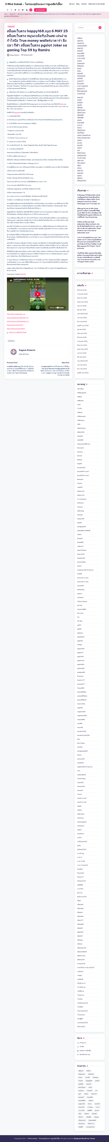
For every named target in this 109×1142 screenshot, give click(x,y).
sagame (80, 708)
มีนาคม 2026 (81, 310)
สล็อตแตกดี (80, 960)
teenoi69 (80, 782)
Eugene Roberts (27, 350)
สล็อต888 (80, 115)
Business (80, 479)
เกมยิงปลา (80, 971)
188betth (80, 401)
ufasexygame (82, 822)
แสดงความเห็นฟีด (85, 1050)
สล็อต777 (80, 920)
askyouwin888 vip (83, 444)
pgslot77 (80, 81)
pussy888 (80, 53)
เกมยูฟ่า (79, 975)
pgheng (80, 633)
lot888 (79, 574)
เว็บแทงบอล (81, 1015)
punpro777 (81, 88)
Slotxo (79, 755)
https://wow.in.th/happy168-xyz (18, 321)
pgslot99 (80, 656)
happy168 (11, 26)
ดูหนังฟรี (80, 51)
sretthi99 (80, 763)
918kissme (80, 420)
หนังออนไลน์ (81, 76)
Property (80, 676)
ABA (78, 424)
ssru (78, 771)
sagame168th (82, 46)
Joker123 (80, 546)
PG (78, 617)
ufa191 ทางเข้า (82, 798)
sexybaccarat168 (83, 735)
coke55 (79, 487)
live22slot (81, 1090)
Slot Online (81, 743)
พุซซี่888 (80, 885)
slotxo (79, 128)
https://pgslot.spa (83, 138)
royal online (81, 704)
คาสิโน (79, 838)
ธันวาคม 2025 (82, 321)
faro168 (87, 1077)
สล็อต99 (80, 936)
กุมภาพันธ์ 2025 (82, 361)
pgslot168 (80, 649)
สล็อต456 (80, 908)
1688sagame (81, 393)
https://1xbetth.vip (83, 135)
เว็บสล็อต (80, 1007)
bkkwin (79, 460)
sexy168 (80, 727)
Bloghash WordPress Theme (84, 1138)
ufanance (80, 818)
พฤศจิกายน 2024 (83, 373)
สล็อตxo (79, 178)
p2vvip (79, 605)
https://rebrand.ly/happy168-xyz (18, 318)
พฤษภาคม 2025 (82, 349)
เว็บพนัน (80, 999)
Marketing (80, 590)
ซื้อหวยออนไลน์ (82, 91)
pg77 (80, 1094)
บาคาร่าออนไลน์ (82, 86)
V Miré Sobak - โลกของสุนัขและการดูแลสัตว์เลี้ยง (33, 4)
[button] (40, 10)
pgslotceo (80, 660)
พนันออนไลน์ (81, 881)
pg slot (79, 143)
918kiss (79, 38)
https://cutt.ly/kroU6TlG (15, 325)
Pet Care (80, 613)
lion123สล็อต (81, 562)
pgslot (79, 61)
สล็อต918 (80, 932)
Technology (81, 778)
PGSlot (79, 645)
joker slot (80, 160)
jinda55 (80, 102)
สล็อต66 (80, 107)
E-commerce (81, 499)
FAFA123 (80, 503)
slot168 (79, 747)
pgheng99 (80, 63)
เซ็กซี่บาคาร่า (81, 983)
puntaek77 (81, 684)
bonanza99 (81, 468)
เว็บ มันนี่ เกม (81, 987)
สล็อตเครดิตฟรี (82, 952)
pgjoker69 (80, 637)
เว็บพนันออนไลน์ (82, 1003)
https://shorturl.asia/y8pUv (16, 329)
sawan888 (81, 719)
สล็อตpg (80, 940)
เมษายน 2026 (82, 306)
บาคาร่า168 (81, 58)
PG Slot (79, 621)
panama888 (81, 609)
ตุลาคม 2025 (81, 329)
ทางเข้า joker (81, 158)
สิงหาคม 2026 (82, 290)
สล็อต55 (86, 1113)
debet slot (80, 491)
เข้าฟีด (82, 1047)
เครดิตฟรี (80, 979)
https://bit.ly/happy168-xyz (16, 314)
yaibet (79, 830)
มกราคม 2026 (82, 318)
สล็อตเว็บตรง (11, 341)
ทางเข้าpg (80, 853)
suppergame (81, 775)
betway (80, 452)
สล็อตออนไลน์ (81, 180)
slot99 (79, 105)
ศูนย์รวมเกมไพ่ (82, 897)
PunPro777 (81, 680)
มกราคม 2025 (82, 365)
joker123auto (81, 550)
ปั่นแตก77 (80, 877)
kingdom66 (81, 558)
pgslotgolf (81, 668)
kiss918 (79, 145)
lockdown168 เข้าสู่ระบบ (85, 570)
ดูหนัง (79, 71)
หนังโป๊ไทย (80, 133)
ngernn (79, 593)
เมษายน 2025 (82, 353)
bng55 (79, 464)
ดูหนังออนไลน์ (81, 155)
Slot (78, 739)
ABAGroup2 (81, 428)
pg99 (79, 625)
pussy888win (82, 700)
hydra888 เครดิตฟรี (83, 531)
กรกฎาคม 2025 (82, 341)
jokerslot (80, 173)
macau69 (80, 586)
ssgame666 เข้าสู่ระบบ (85, 767)
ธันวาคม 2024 (82, 369)
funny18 (80, 515)
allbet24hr (81, 432)
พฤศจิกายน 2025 (83, 325)
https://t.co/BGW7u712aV (17, 332)
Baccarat (80, 448)
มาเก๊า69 (80, 889)
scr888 (79, 723)
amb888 (80, 440)
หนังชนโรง (80, 43)
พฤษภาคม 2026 (82, 302)
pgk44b (80, 641)
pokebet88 (81, 672)
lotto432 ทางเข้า (83, 578)
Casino (79, 483)
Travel (79, 794)
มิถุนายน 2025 (82, 345)
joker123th (81, 554)
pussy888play (82, 696)
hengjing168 (81, 527)
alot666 (80, 436)
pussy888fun (81, 692)
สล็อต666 (80, 916)
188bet (79, 397)
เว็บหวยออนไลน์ (82, 1011)
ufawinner (80, 826)
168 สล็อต (80, 389)
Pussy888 (80, 688)
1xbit (79, 405)
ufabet (79, 810)
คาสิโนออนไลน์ (82, 841)
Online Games (82, 601)
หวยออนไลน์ (81, 93)
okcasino (80, 597)
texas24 (80, 790)
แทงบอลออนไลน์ (82, 1023)
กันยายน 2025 (82, 333)
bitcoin (79, 456)
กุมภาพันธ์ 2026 (82, 314)
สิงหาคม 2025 (82, 337)
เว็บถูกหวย (80, 995)
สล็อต (62, 104)
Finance (80, 507)
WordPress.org (85, 1054)
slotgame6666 (82, 751)
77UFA (79, 408)
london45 (89, 1090)
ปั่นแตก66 (80, 83)
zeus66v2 (80, 834)
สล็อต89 (80, 928)
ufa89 (79, 806)
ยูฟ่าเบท (79, 893)
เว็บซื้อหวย (80, 991)
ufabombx (80, 814)
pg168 (79, 100)
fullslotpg (80, 66)
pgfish (79, 629)
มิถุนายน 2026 (82, 298)
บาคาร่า (79, 125)
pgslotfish (80, 664)
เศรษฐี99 (80, 1019)
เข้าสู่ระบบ (83, 1043)
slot (78, 150)
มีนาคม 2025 (81, 357)
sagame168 (81, 712)
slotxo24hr (81, 759)
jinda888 (80, 542)
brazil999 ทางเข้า (83, 471)
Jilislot (79, 534)
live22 (79, 68)
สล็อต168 (80, 904)
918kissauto (81, 416)
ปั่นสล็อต (80, 869)
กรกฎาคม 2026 (82, 294)
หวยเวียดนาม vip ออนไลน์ (85, 967)
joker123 (80, 41)
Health (79, 523)
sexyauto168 (81, 731)
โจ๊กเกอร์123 (81, 163)
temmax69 (81, 786)
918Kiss (80, 412)
